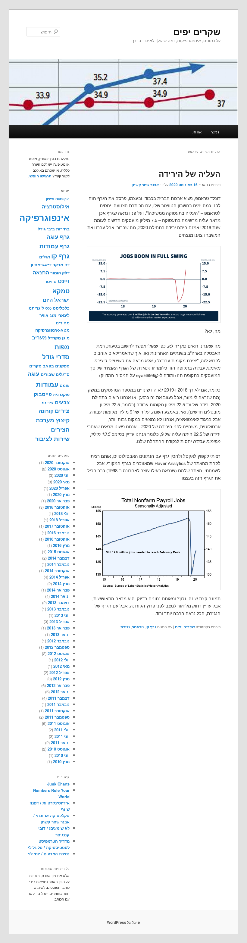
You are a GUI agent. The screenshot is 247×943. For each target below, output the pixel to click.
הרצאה (41, 272)
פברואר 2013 (58, 628)
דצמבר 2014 (59, 558)
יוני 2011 (62, 736)
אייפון (50, 199)
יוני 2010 (62, 755)
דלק (66, 273)
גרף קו (150, 626)
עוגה (33, 374)
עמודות (47, 384)
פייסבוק (43, 394)
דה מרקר (61, 264)
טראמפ (138, 626)
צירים (62, 411)
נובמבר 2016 (58, 533)
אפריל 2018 (59, 520)
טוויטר (51, 281)
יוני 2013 (62, 615)
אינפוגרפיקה (44, 217)
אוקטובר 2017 (57, 526)
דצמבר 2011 (59, 698)
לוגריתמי (35, 308)
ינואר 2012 (60, 692)
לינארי (64, 315)
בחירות (63, 229)
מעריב (39, 337)
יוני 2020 (62, 475)
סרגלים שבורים (55, 374)
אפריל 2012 (59, 672)
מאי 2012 (61, 666)
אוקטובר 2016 (57, 539)
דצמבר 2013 (59, 602)
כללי (48, 308)
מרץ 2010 (61, 761)
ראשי (215, 132)
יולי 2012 (62, 660)
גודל (42, 229)
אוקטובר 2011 (57, 710)
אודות (197, 132)
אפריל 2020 (59, 488)
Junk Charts (58, 784)
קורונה (46, 410)
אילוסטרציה (56, 206)
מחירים (63, 323)
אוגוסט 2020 (59, 469)
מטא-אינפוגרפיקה (52, 330)
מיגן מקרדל (59, 338)
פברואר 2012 (58, 685)
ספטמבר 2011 (57, 717)
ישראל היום (56, 299)
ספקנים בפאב (56, 366)
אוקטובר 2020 (57, 462)
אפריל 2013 (59, 621)
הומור (55, 273)
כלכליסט (61, 308)
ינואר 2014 (60, 596)
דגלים (44, 257)
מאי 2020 (61, 482)
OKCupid (62, 199)
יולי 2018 (62, 513)
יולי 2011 (62, 729)
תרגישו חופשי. (40, 176)
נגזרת (125, 626)
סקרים (35, 366)
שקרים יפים (196, 31)
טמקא (61, 290)
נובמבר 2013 (58, 609)
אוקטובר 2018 (57, 507)
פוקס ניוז (61, 394)
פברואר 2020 (58, 501)
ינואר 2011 (60, 742)
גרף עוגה (58, 237)
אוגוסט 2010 (59, 749)
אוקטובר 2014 (57, 570)
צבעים (62, 402)
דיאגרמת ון (41, 264)
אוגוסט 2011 (59, 723)
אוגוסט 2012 (59, 653)
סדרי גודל (56, 356)
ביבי (51, 229)
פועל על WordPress (123, 922)
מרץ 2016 (61, 545)
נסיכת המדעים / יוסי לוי (49, 854)
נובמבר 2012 (58, 641)
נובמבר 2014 (58, 564)
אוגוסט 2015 (59, 551)
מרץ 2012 (61, 679)
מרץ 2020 (61, 494)
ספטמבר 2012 (57, 647)
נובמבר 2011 (58, 704)
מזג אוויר (47, 315)
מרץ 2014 (61, 583)
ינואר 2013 (60, 634)
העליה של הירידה (189, 173)
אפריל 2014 (59, 577)
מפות (62, 346)
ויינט (64, 281)
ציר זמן (47, 402)
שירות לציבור (52, 439)
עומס (65, 385)
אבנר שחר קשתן (145, 184)
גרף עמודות (54, 246)
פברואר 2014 (58, 590)
